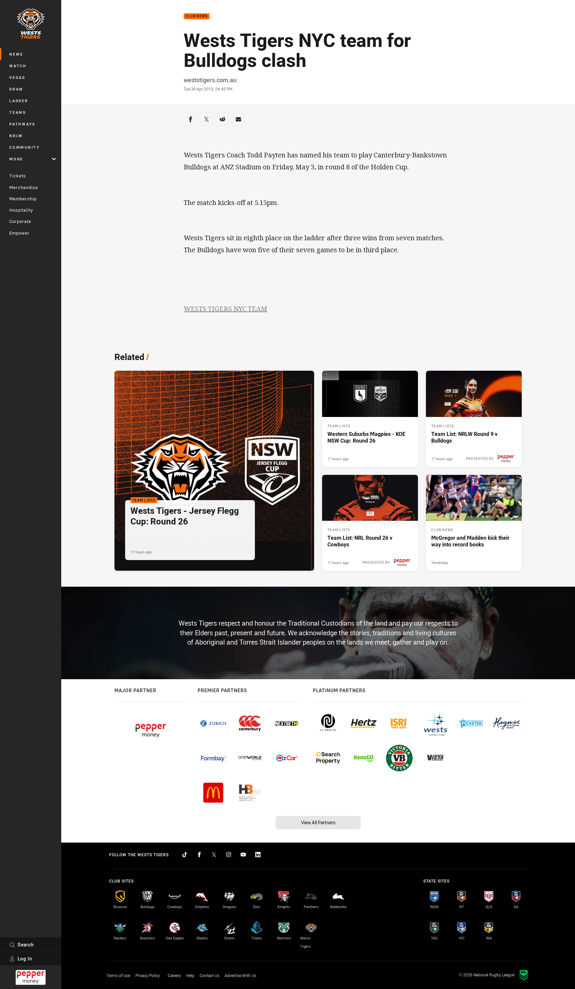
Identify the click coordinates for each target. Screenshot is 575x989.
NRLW (16, 135)
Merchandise (23, 187)
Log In (25, 958)
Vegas (17, 77)
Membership (23, 199)
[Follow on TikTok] (184, 855)
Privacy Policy (147, 975)
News (16, 54)
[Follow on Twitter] (214, 855)
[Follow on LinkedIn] (258, 855)
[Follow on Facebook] (199, 855)
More (16, 158)
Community (24, 147)
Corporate (20, 221)
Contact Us (209, 975)
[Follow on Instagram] (228, 855)
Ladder (18, 100)
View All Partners (318, 822)
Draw (16, 89)
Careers (174, 975)
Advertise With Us (240, 975)
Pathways (22, 123)
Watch (18, 65)
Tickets (17, 176)
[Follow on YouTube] (243, 855)
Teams (17, 112)
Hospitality (21, 210)
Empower (19, 233)
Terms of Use (118, 975)
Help (190, 975)
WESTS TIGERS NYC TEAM (225, 308)
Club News (197, 16)
